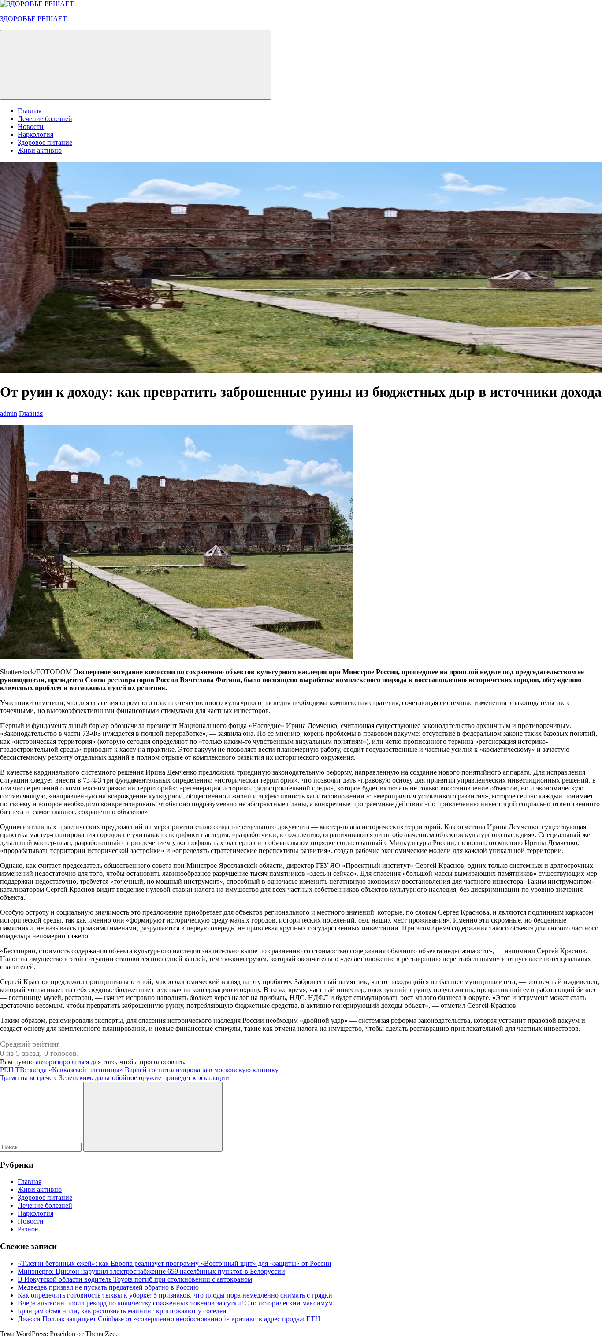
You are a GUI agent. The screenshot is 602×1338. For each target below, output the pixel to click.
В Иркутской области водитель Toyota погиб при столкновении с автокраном (135, 1279)
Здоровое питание (45, 142)
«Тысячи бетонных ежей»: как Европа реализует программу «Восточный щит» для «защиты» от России (174, 1263)
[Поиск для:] (41, 1147)
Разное (28, 1229)
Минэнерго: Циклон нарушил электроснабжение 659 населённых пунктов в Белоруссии (151, 1271)
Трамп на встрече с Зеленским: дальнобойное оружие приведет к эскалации (114, 1077)
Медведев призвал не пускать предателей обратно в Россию (108, 1287)
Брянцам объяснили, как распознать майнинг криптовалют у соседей (122, 1311)
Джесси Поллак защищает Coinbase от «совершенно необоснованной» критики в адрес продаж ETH (169, 1319)
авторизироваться (62, 1062)
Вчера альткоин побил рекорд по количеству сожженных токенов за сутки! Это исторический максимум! (176, 1303)
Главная (29, 110)
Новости (31, 126)
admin (8, 413)
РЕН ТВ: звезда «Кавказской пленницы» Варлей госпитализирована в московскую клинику (139, 1069)
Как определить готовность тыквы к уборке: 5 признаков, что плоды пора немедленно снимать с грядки (175, 1295)
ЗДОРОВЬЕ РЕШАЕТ (33, 18)
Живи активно (40, 150)
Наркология (35, 134)
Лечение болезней (45, 118)
